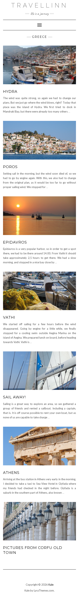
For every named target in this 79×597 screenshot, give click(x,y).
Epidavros (15, 242)
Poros (10, 167)
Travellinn (39, 5)
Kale (50, 584)
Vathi (9, 317)
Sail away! (14, 397)
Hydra (10, 91)
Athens (11, 472)
